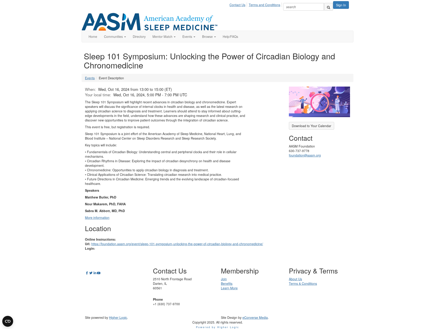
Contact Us (237, 4)
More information (97, 217)
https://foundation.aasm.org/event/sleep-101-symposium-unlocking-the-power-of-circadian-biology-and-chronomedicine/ (177, 244)
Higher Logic (118, 317)
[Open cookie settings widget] (7, 321)
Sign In (341, 5)
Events (90, 78)
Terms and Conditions (264, 4)
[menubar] (256, 4)
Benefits (226, 283)
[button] (115, 36)
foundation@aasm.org (305, 155)
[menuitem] (238, 4)
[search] (328, 7)
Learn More (229, 288)
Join (224, 279)
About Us (295, 279)
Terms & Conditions (303, 283)
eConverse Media (255, 317)
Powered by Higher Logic (217, 327)
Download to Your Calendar (311, 125)
